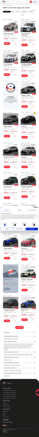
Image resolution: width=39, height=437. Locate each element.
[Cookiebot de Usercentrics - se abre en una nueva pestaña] (34, 207)
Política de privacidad (5, 430)
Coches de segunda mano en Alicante (9, 390)
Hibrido (18, 365)
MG (28, 345)
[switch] (14, 225)
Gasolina (12, 365)
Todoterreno (26, 354)
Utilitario (31, 354)
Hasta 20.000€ (12, 370)
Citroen (13, 344)
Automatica (6, 359)
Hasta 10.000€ (6, 370)
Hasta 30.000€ (18, 370)
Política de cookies (5, 432)
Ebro (21, 344)
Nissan (9, 347)
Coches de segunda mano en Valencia (9, 398)
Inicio (4, 5)
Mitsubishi (5, 347)
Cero (6, 375)
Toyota (29, 347)
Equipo (4, 413)
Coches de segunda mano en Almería (9, 392)
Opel (12, 347)
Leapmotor (13, 345)
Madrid (9, 338)
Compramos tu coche (6, 406)
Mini (30, 345)
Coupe (8, 354)
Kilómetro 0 (5, 402)
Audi (5, 344)
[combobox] (20, 2)
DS (18, 344)
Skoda (25, 347)
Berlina (5, 354)
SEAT (22, 347)
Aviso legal (4, 431)
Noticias (4, 415)
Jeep (32, 344)
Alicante (5, 338)
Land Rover (8, 345)
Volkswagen (6, 349)
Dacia (16, 344)
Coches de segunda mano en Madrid (9, 394)
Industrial (15, 354)
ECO (9, 375)
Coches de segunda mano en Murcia (9, 396)
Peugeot (15, 347)
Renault (19, 347)
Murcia (12, 338)
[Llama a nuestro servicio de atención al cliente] (34, 2)
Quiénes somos (5, 411)
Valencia (16, 338)
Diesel (5, 365)
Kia (4, 345)
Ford (25, 344)
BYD (10, 344)
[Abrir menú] (36, 2)
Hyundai (29, 344)
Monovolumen (21, 354)
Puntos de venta (5, 417)
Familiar (12, 354)
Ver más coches (19, 327)
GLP (15, 365)
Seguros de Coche (6, 404)
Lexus (16, 345)
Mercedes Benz (24, 345)
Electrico (8, 365)
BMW (7, 344)
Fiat (23, 344)
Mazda (20, 345)
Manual (10, 359)
